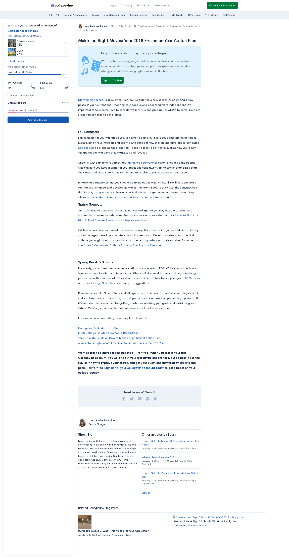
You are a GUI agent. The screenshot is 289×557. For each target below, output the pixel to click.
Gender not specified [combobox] (22, 94)
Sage (113, 5)
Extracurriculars (138, 14)
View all (146, 492)
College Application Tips (116, 534)
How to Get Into (170, 448)
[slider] (62, 74)
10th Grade (194, 14)
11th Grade (211, 14)
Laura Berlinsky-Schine (95, 26)
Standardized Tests (114, 14)
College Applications (75, 14)
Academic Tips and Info (156, 26)
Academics (158, 14)
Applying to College (89, 534)
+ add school (17, 60)
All (57, 14)
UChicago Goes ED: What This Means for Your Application (113, 530)
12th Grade (229, 14)
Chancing (126, 5)
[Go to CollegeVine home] (62, 5)
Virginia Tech (148, 483)
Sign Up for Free (112, 80)
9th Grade (177, 14)
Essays (95, 14)
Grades (93, 30)
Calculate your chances (222, 5)
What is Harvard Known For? (158, 457)
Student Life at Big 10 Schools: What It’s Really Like (204, 521)
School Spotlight (188, 448)
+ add (65, 102)
